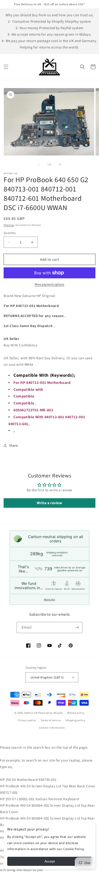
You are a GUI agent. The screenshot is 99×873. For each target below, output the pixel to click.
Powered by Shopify (50, 712)
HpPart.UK (30, 712)
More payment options (49, 284)
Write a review (49, 502)
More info (49, 599)
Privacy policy (27, 720)
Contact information (52, 727)
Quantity (10, 233)
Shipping (9, 225)
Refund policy (75, 712)
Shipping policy (75, 720)
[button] (6, 67)
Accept (49, 861)
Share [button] (13, 445)
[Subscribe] (77, 627)
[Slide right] (60, 164)
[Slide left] (39, 164)
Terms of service (51, 720)
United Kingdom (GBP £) (47, 677)
